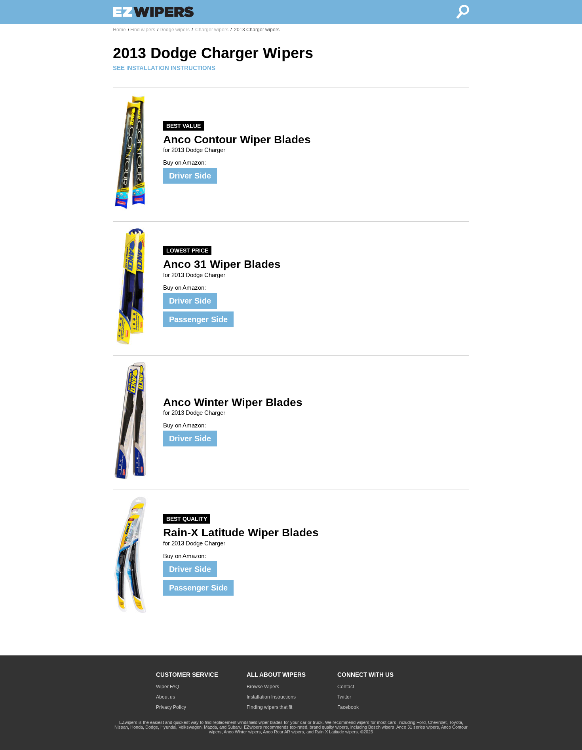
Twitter (344, 697)
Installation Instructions (271, 697)
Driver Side (190, 175)
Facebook (348, 707)
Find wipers (142, 29)
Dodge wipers (175, 29)
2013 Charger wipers (256, 29)
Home (119, 29)
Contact (345, 686)
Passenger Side (198, 319)
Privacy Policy (171, 707)
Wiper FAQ (167, 686)
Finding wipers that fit (269, 707)
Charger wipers (211, 29)
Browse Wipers (263, 686)
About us (165, 697)
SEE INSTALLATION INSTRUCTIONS (164, 68)
